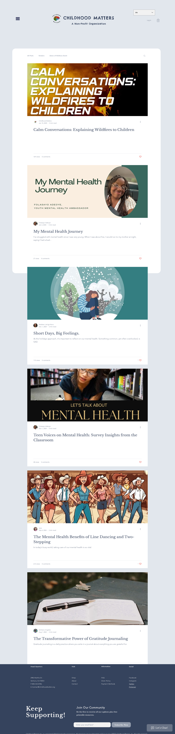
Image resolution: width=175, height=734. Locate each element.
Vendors (41, 56)
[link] (158, 20)
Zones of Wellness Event (58, 56)
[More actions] (141, 121)
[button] (18, 18)
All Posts (30, 56)
